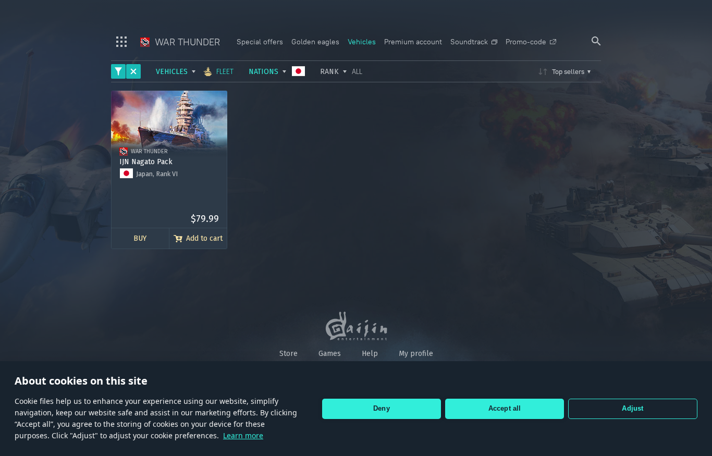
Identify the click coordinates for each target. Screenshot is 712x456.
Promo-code (526, 41)
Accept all (504, 408)
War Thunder (186, 42)
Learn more (243, 435)
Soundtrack (469, 41)
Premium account (413, 41)
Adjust (632, 408)
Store (288, 353)
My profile (416, 353)
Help (370, 353)
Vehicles (362, 41)
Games (329, 353)
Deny (381, 408)
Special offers (260, 41)
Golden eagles (315, 41)
